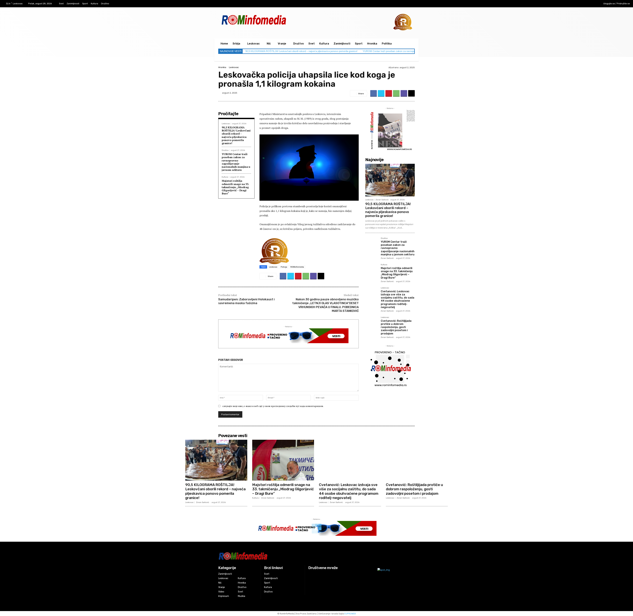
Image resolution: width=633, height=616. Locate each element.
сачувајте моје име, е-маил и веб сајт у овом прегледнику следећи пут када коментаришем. (273, 406)
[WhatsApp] (396, 93)
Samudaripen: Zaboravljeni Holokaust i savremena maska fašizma (246, 301)
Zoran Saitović (382, 200)
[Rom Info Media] (268, 20)
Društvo (225, 150)
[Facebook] (577, 3)
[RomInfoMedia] (283, 556)
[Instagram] (584, 3)
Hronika (222, 67)
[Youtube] (591, 3)
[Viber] (404, 93)
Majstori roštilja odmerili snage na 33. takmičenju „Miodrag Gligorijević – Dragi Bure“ (235, 187)
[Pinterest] (388, 93)
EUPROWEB (350, 613)
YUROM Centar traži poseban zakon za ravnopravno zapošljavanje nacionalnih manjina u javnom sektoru (236, 162)
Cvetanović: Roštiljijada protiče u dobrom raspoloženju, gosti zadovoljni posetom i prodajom (396, 327)
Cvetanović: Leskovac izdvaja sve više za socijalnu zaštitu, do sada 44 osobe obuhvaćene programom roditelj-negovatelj (397, 299)
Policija (284, 267)
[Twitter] (381, 93)
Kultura (225, 177)
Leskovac (234, 67)
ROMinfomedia (297, 267)
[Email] (411, 93)
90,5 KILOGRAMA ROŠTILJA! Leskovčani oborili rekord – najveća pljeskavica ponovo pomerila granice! (301, 51)
